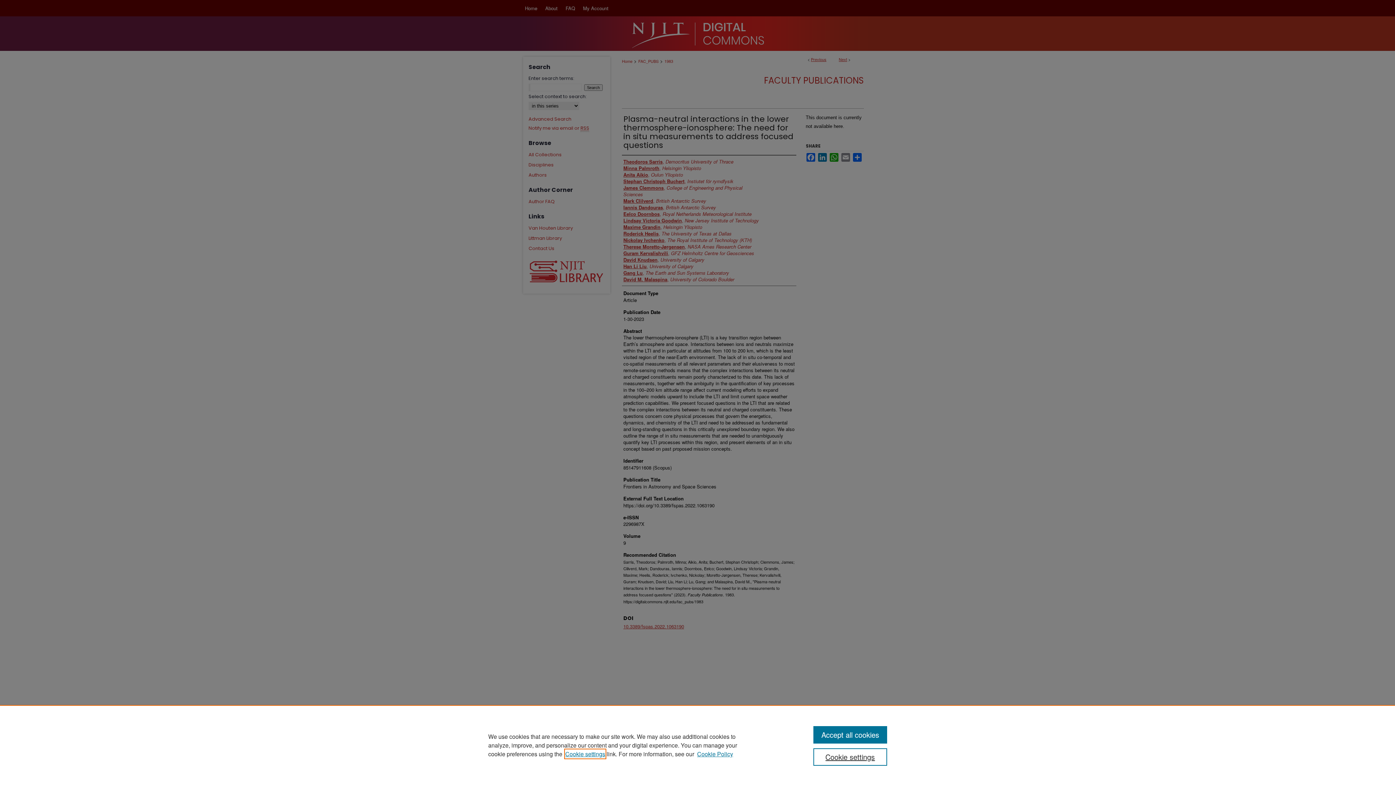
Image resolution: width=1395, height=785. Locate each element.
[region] (697, 745)
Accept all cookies (850, 734)
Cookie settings (585, 754)
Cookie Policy (715, 754)
